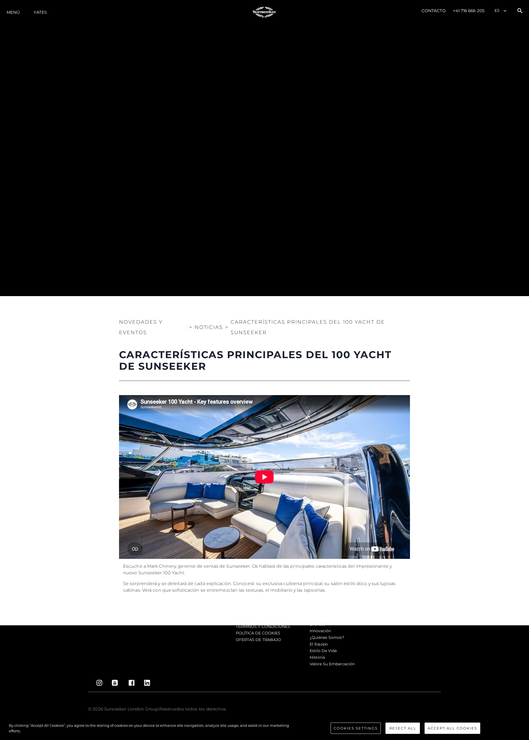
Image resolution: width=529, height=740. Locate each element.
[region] (264, 728)
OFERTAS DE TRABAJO (258, 639)
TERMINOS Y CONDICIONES (263, 626)
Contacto (434, 10)
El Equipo (319, 644)
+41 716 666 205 (469, 10)
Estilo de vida (323, 650)
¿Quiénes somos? (327, 637)
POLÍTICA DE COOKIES (258, 633)
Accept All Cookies (452, 728)
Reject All (402, 728)
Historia (317, 657)
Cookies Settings (356, 728)
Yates (40, 12)
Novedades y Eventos (141, 327)
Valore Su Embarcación (332, 663)
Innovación (320, 630)
